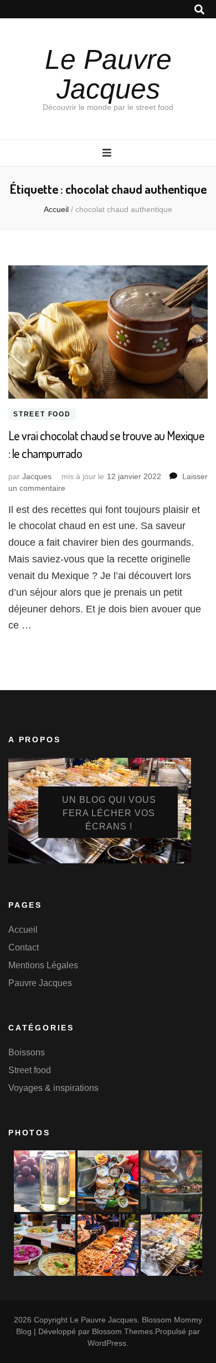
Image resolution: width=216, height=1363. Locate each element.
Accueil (23, 929)
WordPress (107, 1343)
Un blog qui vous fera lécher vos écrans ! (109, 813)
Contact (23, 947)
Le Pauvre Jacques (108, 74)
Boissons (26, 1052)
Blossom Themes (122, 1331)
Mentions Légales (43, 965)
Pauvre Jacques (40, 983)
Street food (42, 414)
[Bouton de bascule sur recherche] (199, 9)
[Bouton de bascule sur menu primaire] (108, 153)
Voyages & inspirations (53, 1088)
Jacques (37, 476)
